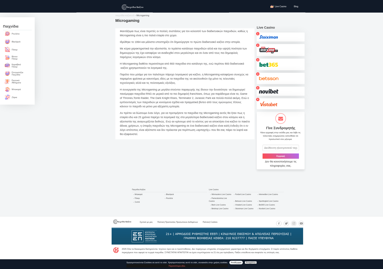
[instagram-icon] (293, 223)
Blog (296, 6)
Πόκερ (137, 198)
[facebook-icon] (278, 223)
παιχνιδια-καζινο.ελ (124, 15)
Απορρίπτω (251, 262)
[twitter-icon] (286, 223)
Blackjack (170, 194)
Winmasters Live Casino (221, 194)
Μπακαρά (138, 194)
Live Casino (280, 6)
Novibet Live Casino (267, 209)
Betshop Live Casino (220, 209)
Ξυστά (137, 202)
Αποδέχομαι (236, 262)
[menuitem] (279, 6)
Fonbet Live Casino (243, 194)
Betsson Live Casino (243, 201)
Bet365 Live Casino (267, 205)
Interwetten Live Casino (268, 194)
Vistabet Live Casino (243, 205)
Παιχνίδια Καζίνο (138, 190)
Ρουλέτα (169, 198)
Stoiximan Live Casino (244, 209)
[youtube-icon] (301, 223)
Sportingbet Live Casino (268, 201)
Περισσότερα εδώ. (177, 266)
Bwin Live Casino (219, 205)
